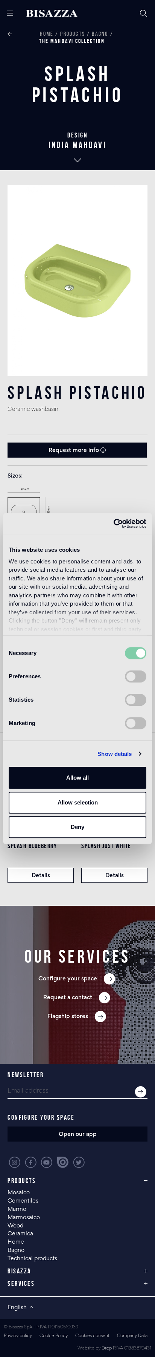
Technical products (32, 1258)
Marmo (17, 1209)
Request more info (74, 450)
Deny (77, 827)
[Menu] (7, 13)
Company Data (132, 1336)
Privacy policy (18, 1336)
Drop (107, 1348)
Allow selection (78, 802)
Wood (15, 1226)
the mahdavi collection (72, 41)
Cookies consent (92, 1336)
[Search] (143, 13)
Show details (114, 754)
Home (46, 34)
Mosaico (19, 1192)
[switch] (135, 676)
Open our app (78, 1134)
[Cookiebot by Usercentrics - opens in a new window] (113, 523)
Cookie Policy (54, 1336)
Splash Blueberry (32, 846)
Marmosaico (24, 1217)
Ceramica (20, 1233)
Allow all (77, 777)
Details (41, 875)
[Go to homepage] (52, 13)
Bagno (100, 34)
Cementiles (23, 1201)
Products (72, 34)
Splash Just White (106, 846)
